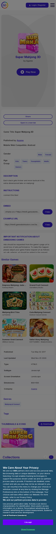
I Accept (28, 522)
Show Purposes (28, 529)
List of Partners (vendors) (15, 515)
